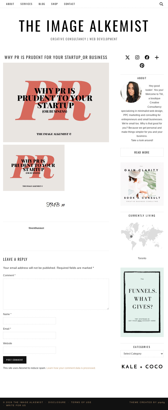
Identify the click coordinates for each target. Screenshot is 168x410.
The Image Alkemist (84, 25)
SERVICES (26, 4)
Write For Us (16, 405)
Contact (69, 4)
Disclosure (57, 402)
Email (7, 328)
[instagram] (137, 57)
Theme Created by (147, 402)
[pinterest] (142, 65)
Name (7, 314)
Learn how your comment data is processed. (71, 368)
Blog (42, 4)
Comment (9, 275)
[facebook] (147, 57)
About (10, 4)
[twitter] (127, 57)
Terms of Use (81, 402)
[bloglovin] (157, 57)
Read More (142, 152)
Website (7, 343)
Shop (54, 4)
